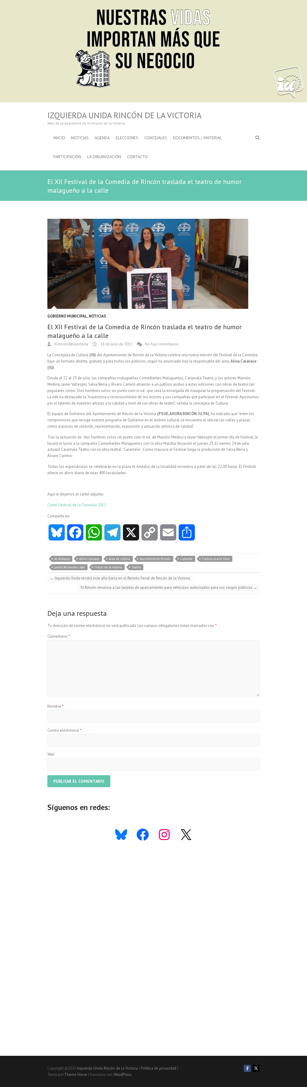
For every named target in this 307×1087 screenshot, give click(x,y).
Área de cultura (119, 559)
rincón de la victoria (108, 567)
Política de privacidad (158, 1068)
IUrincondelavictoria (71, 344)
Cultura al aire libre (216, 559)
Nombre (55, 706)
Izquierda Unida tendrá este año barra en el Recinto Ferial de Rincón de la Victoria (120, 578)
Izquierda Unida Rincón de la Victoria (124, 115)
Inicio (59, 137)
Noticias (80, 137)
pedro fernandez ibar (69, 567)
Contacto (137, 156)
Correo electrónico (64, 730)
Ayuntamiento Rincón (155, 559)
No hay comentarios (162, 344)
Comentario (58, 636)
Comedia (186, 559)
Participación (67, 156)
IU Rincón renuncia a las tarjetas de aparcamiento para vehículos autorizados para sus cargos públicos (169, 587)
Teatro (136, 567)
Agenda (102, 137)
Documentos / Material (197, 137)
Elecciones (127, 137)
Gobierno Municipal (67, 316)
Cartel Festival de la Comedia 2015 (76, 504)
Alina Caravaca (89, 559)
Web (51, 754)
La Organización (104, 156)
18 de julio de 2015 (116, 344)
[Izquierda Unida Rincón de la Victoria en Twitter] (256, 1068)
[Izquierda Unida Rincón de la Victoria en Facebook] (247, 1068)
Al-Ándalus (62, 559)
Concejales (155, 137)
